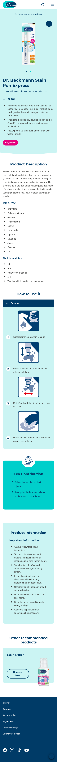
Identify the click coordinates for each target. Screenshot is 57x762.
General (15, 303)
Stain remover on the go (30, 14)
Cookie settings (10, 727)
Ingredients (9, 721)
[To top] (51, 756)
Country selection (11, 734)
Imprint (6, 703)
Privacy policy (9, 715)
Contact (7, 709)
